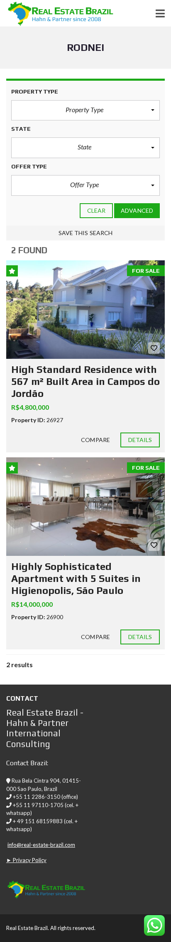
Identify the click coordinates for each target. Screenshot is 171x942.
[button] (85, 110)
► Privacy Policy (26, 860)
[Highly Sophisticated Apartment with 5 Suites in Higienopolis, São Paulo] (85, 506)
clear (96, 210)
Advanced (137, 210)
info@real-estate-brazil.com (41, 844)
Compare (95, 439)
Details (140, 439)
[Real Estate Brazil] (57, 13)
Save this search (86, 232)
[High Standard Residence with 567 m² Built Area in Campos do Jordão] (85, 309)
